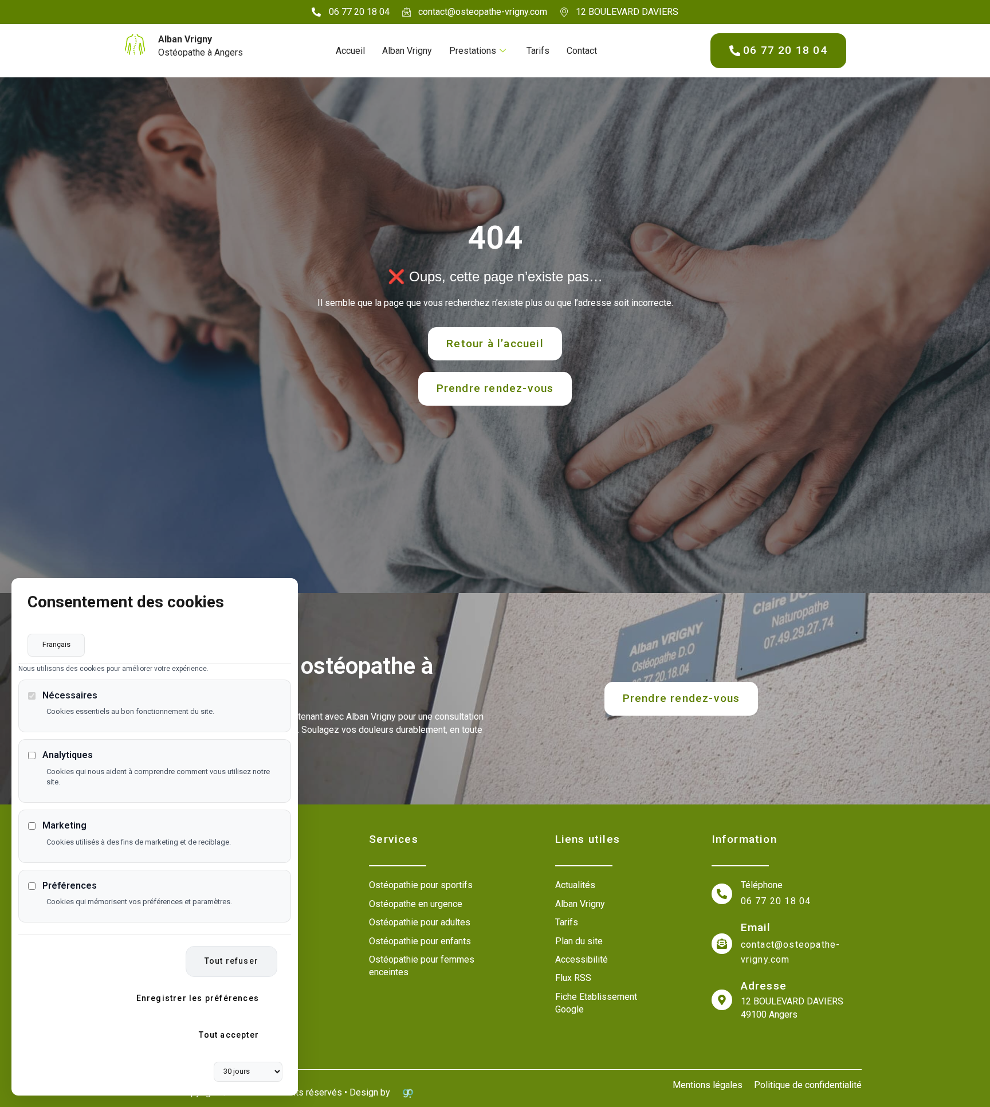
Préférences (69, 886)
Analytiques (67, 755)
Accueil (350, 50)
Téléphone (762, 885)
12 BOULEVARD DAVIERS (792, 1001)
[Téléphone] (722, 894)
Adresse (764, 985)
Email (756, 927)
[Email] (722, 943)
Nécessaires (69, 695)
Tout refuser (231, 961)
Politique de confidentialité (808, 1084)
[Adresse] (722, 1000)
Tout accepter (229, 1034)
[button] (495, 389)
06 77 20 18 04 (776, 901)
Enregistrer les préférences (197, 998)
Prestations (472, 50)
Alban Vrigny (407, 50)
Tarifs (538, 50)
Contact (582, 50)
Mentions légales (707, 1084)
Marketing (64, 826)
